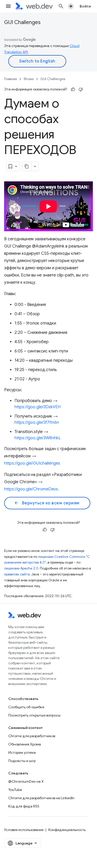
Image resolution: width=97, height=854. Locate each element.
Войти (85, 6)
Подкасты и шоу (22, 760)
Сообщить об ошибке (26, 707)
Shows (29, 79)
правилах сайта (17, 574)
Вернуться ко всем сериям (46, 503)
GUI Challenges (22, 22)
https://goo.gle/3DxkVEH (37, 407)
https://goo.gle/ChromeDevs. (31, 489)
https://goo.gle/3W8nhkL (37, 438)
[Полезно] (73, 89)
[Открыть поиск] (61, 6)
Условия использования (23, 830)
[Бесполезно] (81, 89)
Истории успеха (22, 752)
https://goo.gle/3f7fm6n (36, 422)
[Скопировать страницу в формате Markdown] (27, 166)
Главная (10, 79)
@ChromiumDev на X (26, 781)
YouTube (15, 789)
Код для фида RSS (23, 806)
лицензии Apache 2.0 (21, 568)
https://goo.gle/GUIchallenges (32, 463)
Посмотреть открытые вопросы (34, 715)
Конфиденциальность (67, 830)
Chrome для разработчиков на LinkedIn (41, 798)
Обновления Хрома (24, 744)
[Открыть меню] (8, 6)
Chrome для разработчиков (31, 736)
